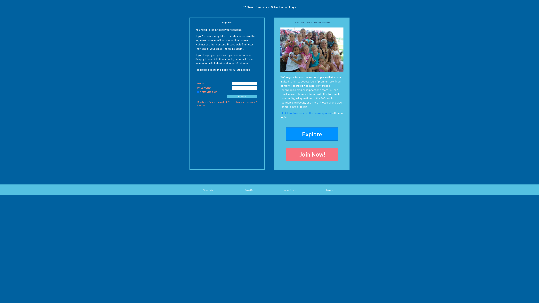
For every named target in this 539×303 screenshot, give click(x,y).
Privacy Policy (208, 190)
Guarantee (330, 190)
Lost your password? (246, 102)
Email (200, 83)
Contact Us (249, 190)
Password (204, 88)
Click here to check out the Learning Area (305, 113)
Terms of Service (289, 190)
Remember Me (208, 92)
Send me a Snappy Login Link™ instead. (213, 104)
